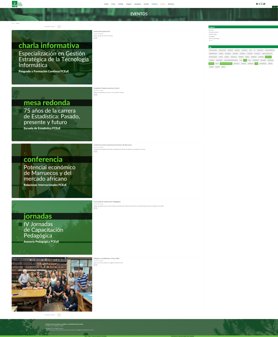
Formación (270, 60)
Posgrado (249, 53)
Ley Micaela (236, 63)
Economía (235, 53)
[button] (275, 7)
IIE (254, 50)
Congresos (244, 50)
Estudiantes (260, 50)
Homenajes (261, 57)
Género (247, 57)
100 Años (244, 63)
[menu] (139, 4)
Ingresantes (255, 60)
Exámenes (241, 57)
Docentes (211, 60)
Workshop (250, 63)
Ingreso (227, 57)
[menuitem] (106, 4)
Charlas (211, 63)
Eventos (18, 23)
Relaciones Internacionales (231, 60)
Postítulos (257, 53)
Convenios (242, 53)
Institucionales (213, 57)
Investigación (212, 36)
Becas (217, 63)
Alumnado (211, 30)
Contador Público (213, 34)
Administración (213, 53)
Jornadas (237, 50)
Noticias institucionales (214, 38)
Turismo (221, 53)
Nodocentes (219, 60)
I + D (241, 60)
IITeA (245, 60)
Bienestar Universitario (226, 63)
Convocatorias (213, 50)
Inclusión (263, 60)
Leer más (95, 37)
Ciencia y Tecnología (267, 53)
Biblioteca (268, 57)
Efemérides (253, 57)
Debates (211, 40)
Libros (223, 67)
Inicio (13, 23)
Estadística (228, 53)
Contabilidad (263, 63)
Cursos (220, 57)
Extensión (230, 50)
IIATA (250, 50)
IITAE (249, 60)
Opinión (211, 67)
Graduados (233, 57)
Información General (213, 32)
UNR (256, 63)
